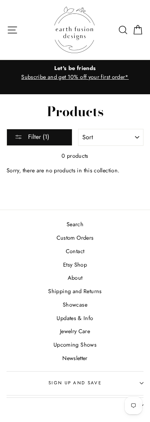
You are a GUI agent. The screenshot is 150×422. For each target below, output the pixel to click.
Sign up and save (75, 383)
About (75, 278)
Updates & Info (75, 318)
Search (75, 224)
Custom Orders (75, 238)
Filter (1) (37, 136)
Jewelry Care (75, 331)
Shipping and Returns (75, 291)
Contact (75, 251)
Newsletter (75, 358)
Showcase (75, 305)
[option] (75, 73)
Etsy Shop (75, 265)
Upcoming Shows (75, 345)
